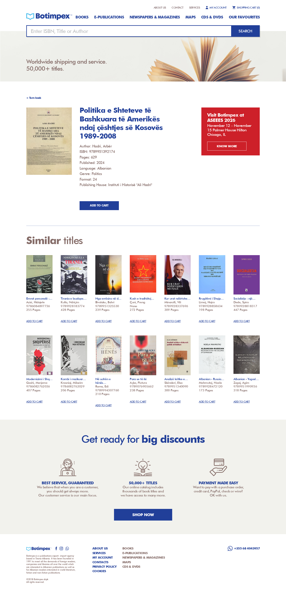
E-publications (109, 17)
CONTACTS (100, 562)
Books (81, 17)
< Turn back (33, 97)
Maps (190, 17)
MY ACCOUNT (218, 7)
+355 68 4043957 (247, 548)
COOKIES (99, 571)
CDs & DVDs (212, 17)
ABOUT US (160, 7)
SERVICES (194, 7)
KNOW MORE (227, 146)
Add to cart (99, 205)
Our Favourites (244, 17)
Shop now (143, 514)
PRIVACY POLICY (104, 566)
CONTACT (177, 7)
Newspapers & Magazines (155, 17)
